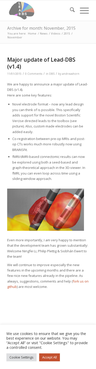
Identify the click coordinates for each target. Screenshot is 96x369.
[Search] (70, 10)
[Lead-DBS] (39, 10)
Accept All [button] (49, 357)
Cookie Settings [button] (21, 357)
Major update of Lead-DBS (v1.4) (41, 63)
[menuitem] (70, 10)
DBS (52, 73)
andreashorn (70, 73)
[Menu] (82, 10)
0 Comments (33, 73)
